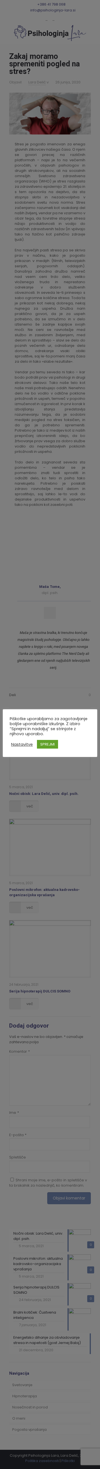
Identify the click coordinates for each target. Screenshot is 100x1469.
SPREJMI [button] (47, 744)
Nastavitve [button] (22, 744)
